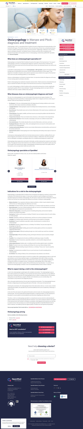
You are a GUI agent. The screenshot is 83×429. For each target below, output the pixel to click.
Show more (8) (67, 74)
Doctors (55, 3)
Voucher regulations (59, 6)
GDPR (37, 359)
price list (18, 317)
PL (73, 6)
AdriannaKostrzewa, (44, 168)
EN (75, 6)
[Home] (10, 3)
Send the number (41, 362)
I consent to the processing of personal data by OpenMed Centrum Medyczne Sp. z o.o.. (42, 359)
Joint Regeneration (33, 3)
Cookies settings (39, 421)
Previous (8, 170)
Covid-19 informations (67, 6)
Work (47, 6)
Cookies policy (32, 421)
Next (54, 170)
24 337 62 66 (39, 307)
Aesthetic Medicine (51, 169)
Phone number (32, 356)
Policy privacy (33, 359)
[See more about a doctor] (19, 159)
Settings (9, 426)
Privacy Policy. (21, 423)
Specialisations (25, 3)
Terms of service (51, 6)
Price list (50, 3)
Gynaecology (41, 3)
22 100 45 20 (31, 307)
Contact (58, 3)
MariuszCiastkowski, (20, 168)
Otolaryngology (19, 169)
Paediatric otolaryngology (43, 169)
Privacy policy (45, 421)
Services (19, 3)
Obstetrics (46, 3)
